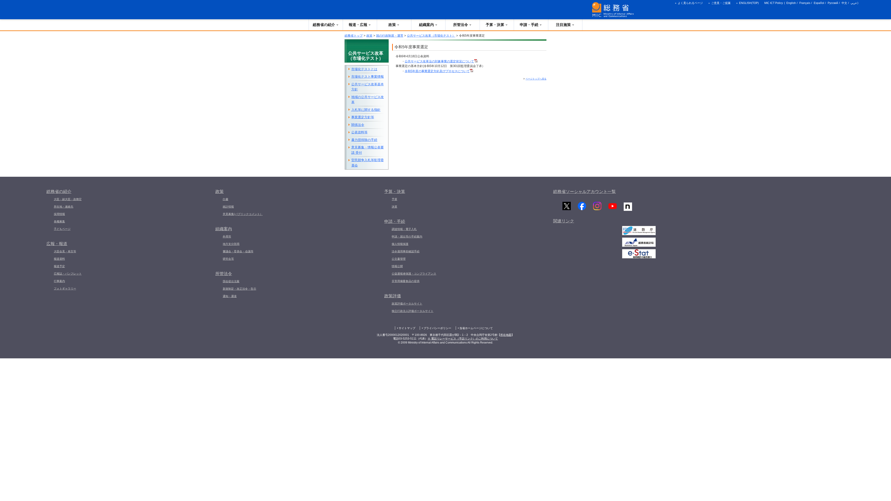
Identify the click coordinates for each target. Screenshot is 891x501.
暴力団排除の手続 (364, 140)
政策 (392, 25)
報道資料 (59, 258)
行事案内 (59, 281)
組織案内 (426, 25)
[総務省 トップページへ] (614, 9)
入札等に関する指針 (366, 110)
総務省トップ (354, 35)
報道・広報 (358, 25)
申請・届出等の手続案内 (407, 236)
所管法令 (460, 25)
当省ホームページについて (476, 328)
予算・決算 (495, 25)
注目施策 (563, 25)
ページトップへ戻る (536, 78)
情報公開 (397, 266)
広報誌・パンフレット (68, 273)
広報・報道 (56, 243)
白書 (225, 199)
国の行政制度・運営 (389, 35)
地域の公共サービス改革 (367, 99)
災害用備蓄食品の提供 (406, 281)
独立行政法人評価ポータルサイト (412, 311)
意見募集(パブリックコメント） (243, 214)
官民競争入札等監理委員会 (367, 162)
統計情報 (228, 206)
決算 (394, 206)
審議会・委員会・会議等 (238, 251)
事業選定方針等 (362, 117)
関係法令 (357, 125)
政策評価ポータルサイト (407, 303)
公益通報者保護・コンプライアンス (414, 273)
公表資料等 (359, 132)
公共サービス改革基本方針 (367, 86)
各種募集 (59, 221)
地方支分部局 (231, 244)
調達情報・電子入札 (404, 229)
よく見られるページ (690, 3)
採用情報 (59, 214)
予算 (394, 199)
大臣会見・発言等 (65, 251)
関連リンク (563, 221)
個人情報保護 (400, 244)
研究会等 (228, 258)
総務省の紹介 (324, 25)
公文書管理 (399, 258)
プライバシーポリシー (437, 328)
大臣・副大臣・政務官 (68, 199)
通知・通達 (230, 296)
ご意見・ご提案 (721, 3)
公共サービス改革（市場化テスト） (431, 35)
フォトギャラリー (65, 288)
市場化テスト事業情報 (367, 76)
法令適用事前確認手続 (406, 251)
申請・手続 (529, 25)
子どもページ (62, 229)
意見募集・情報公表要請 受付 (367, 149)
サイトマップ (407, 328)
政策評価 (392, 296)
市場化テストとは (364, 69)
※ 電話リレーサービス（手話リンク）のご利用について (463, 338)
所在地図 (505, 335)
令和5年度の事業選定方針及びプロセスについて (437, 71)
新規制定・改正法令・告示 (239, 288)
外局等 (227, 236)
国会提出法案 (231, 281)
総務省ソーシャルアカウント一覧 (584, 191)
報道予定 (59, 266)
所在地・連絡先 (63, 206)
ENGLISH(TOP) (749, 3)
